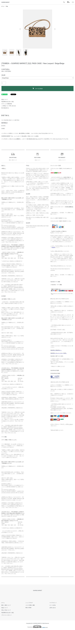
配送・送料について (6, 605)
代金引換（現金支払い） (56, 350)
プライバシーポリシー (6, 615)
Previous (20, 29)
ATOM (29, 607)
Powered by (29, 627)
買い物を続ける (5, 108)
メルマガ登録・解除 (30, 605)
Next (55, 29)
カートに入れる (39, 88)
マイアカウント (53, 602)
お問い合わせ (53, 607)
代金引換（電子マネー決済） (57, 356)
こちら (70, 424)
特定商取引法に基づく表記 (7, 101)
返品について (4, 99)
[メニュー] (73, 2)
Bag (7, 6)
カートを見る (53, 605)
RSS (26, 607)
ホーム (2, 6)
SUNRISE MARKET (5, 2)
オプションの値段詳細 (6, 103)
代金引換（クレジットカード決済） (58, 353)
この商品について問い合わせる (8, 105)
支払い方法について (6, 610)
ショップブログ (29, 602)
